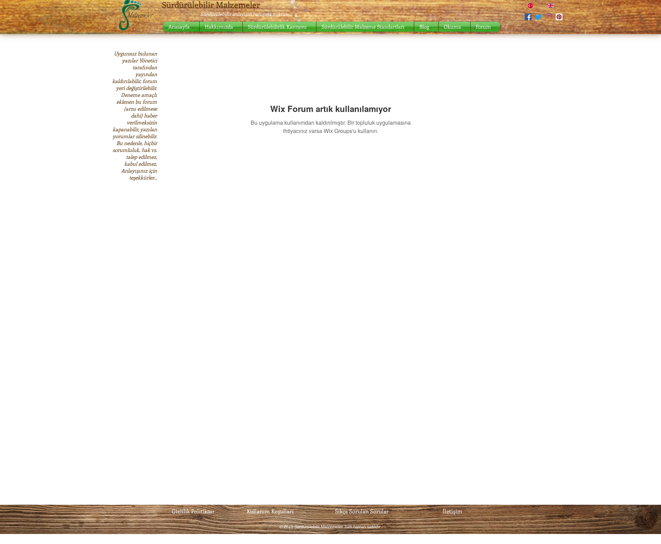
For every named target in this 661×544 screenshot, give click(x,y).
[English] (553, 6)
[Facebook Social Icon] (528, 16)
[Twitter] (538, 16)
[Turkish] (533, 6)
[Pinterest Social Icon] (559, 16)
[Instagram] (548, 16)
